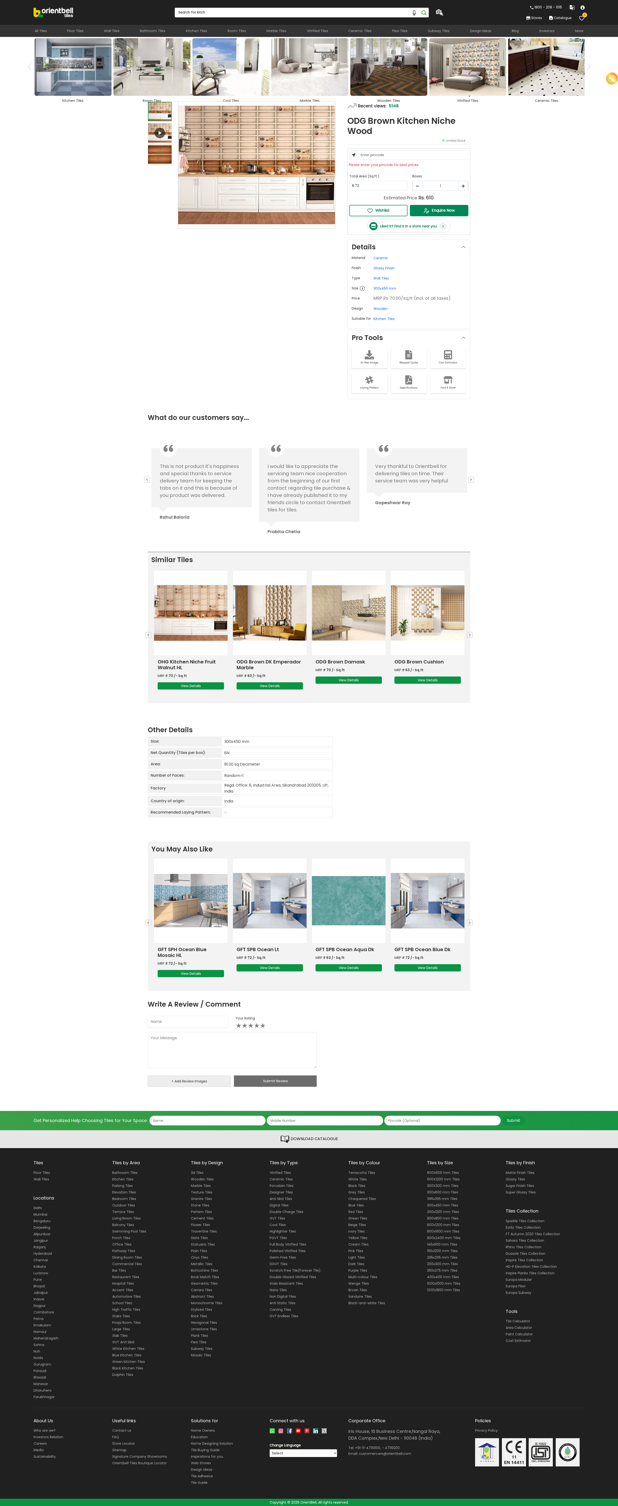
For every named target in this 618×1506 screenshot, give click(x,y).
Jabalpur (41, 1292)
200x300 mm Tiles (442, 1264)
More (579, 30)
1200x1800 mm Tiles (443, 1290)
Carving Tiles (280, 1309)
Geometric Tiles (204, 1283)
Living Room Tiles (126, 1218)
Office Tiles (122, 1244)
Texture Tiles (201, 1192)
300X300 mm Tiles (442, 1185)
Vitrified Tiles (317, 30)
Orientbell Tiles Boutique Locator (139, 1463)
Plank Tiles (199, 1335)
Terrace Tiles (123, 1211)
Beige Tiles (357, 1224)
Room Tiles (237, 30)
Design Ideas (480, 30)
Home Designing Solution (212, 1443)
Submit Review (275, 1081)
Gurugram (42, 1364)
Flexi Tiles (399, 30)
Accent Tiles (122, 1290)
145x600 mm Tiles (442, 1244)
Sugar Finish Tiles (520, 1185)
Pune (38, 1279)
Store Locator (123, 1443)
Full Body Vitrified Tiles (288, 1244)
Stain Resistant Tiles (286, 1283)
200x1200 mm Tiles (443, 1211)
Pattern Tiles (201, 1211)
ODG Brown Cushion (264, 662)
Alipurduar (42, 1234)
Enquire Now (443, 210)
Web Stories (201, 1463)
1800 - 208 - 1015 (548, 7)
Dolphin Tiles (122, 1374)
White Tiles (357, 1179)
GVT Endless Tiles (284, 1316)
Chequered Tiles (362, 1198)
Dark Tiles (356, 1264)
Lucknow (41, 1273)
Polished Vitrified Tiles (288, 1250)
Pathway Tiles (123, 1250)
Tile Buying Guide (205, 1450)
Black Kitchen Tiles (127, 1368)
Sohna (39, 1344)
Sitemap (119, 1450)
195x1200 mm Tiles (442, 1250)
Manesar (41, 1383)
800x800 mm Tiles (442, 1218)
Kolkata (40, 1266)
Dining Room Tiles (127, 1257)
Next (587, 66)
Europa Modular (519, 1279)
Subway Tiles (438, 30)
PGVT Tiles (278, 1237)
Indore (39, 1299)
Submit (513, 1120)
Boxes (417, 176)
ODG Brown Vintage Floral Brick (350, 664)
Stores (536, 17)
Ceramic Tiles (360, 30)
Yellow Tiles (357, 1237)
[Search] (424, 12)
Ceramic (380, 258)
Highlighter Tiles (283, 1231)
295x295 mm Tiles (442, 1257)
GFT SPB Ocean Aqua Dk (190, 949)
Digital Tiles (279, 1205)
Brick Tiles (199, 1316)
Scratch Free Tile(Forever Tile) (295, 1270)
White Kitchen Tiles (128, 1348)
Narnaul (40, 1331)
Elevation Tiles (124, 1192)
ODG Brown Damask (186, 662)
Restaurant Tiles (125, 1277)
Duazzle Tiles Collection (525, 1253)
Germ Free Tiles (283, 1257)
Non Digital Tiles (283, 1296)
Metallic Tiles (201, 1264)
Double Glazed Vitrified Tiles (293, 1277)
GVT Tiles (277, 1218)
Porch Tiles (121, 1237)
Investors (547, 30)
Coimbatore (44, 1312)
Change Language (285, 1445)
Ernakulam (42, 1325)
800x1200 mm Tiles (443, 1224)
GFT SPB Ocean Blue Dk (268, 949)
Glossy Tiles (515, 1179)
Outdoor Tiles (123, 1205)
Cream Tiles (358, 1244)
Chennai (41, 1260)
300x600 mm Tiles (442, 1192)
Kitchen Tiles (196, 30)
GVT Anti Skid (123, 1342)
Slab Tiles (120, 1335)
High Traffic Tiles (126, 1309)
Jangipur (41, 1240)
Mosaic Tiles (201, 1355)
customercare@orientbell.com (385, 1453)
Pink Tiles (355, 1250)
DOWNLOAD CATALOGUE (314, 1139)
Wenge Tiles (358, 1283)
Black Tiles (356, 1185)
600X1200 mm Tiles (443, 1179)
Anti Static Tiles (282, 1303)
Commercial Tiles (127, 1264)
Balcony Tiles (123, 1224)
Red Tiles (355, 1211)
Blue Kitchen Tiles (126, 1355)
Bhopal (39, 1286)
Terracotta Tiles (361, 1172)
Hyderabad (43, 1253)
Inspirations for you (207, 1456)
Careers (40, 1443)
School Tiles (122, 1303)
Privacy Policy (486, 1430)
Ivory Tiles (356, 1231)
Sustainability (45, 1456)
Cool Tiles (278, 1224)
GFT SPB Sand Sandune (426, 949)
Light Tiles (356, 1257)
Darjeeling (42, 1227)
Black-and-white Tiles (366, 1303)
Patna (38, 1318)
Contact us (121, 1430)
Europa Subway (518, 1292)
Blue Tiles (356, 1205)
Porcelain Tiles (282, 1185)
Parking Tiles (122, 1185)
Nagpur (40, 1305)
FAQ (115, 1437)
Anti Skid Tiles (281, 1198)
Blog (515, 30)
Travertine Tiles (204, 1231)
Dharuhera (42, 1390)
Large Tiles (121, 1329)
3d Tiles (197, 1172)
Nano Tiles (278, 1290)
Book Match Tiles (205, 1277)
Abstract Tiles (202, 1296)
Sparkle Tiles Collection (525, 1221)
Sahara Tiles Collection (525, 1240)
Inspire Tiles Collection (524, 1260)
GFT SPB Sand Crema (345, 949)
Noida (38, 1357)
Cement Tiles (202, 1218)
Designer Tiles (281, 1192)
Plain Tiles (199, 1250)
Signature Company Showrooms (139, 1456)
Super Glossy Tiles (521, 1192)
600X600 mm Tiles (443, 1172)
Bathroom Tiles (152, 30)
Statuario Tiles (203, 1244)
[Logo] (53, 12)
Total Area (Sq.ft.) (364, 176)
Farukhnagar (44, 1396)
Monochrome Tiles (206, 1303)
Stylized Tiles (201, 1309)
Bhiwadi (40, 1377)
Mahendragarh (46, 1338)
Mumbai (40, 1214)
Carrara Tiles (201, 1290)
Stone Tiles (200, 1205)
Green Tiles (357, 1218)
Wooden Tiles (202, 1179)
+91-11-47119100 (367, 1447)
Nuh (37, 1351)
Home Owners (203, 1430)
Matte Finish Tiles (520, 1172)
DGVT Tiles (279, 1264)
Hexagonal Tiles (204, 1322)
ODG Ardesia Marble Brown (431, 662)
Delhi (38, 1208)
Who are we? (45, 1430)
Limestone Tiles (204, 1329)
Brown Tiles (357, 1290)
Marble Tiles (276, 30)
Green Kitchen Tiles (128, 1361)
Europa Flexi (515, 1286)
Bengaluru (42, 1221)
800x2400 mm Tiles (444, 1237)
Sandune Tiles (360, 1296)
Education (199, 1437)
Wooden (380, 308)
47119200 (392, 1447)
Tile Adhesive (202, 1476)
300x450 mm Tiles (442, 1205)
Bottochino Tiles (204, 1270)
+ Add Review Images (189, 1081)
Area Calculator (519, 1327)
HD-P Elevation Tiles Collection (531, 1266)
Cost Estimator (518, 1340)
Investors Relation (48, 1437)
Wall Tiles (111, 30)
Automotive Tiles (126, 1296)
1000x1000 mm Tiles (443, 1283)
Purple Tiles (357, 1270)
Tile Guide (199, 1482)
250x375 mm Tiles (442, 1270)
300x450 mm (384, 288)
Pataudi (40, 1370)
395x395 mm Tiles (442, 1198)
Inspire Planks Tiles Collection (530, 1273)
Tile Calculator (518, 1321)
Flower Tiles (200, 1224)
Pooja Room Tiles (126, 1322)
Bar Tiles (119, 1270)
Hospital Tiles (123, 1283)
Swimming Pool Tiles (129, 1231)
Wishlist (382, 210)
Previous (31, 66)
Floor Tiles (75, 30)
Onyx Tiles (199, 1257)
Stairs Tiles (121, 1316)
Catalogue (562, 17)
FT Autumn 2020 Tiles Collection (533, 1234)
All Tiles (41, 30)
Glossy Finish (383, 268)
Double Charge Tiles (286, 1211)
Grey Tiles (356, 1192)
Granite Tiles (201, 1198)
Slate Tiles (199, 1237)
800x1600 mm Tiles (443, 1231)
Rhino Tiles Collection (523, 1247)
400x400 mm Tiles (443, 1277)
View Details (194, 680)
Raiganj (40, 1247)
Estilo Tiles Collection (523, 1227)
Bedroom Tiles (124, 1198)
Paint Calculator (519, 1334)
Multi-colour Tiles (362, 1277)
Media (39, 1450)
